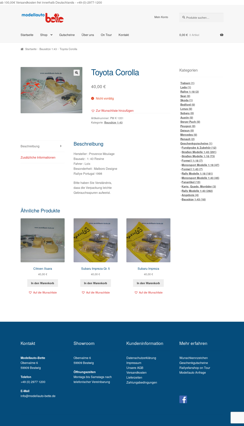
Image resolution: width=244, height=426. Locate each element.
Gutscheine (67, 35)
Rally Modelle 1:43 (197, 191)
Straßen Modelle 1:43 (199, 152)
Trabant (187, 83)
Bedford (187, 104)
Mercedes (188, 134)
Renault (187, 139)
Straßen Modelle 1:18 (198, 156)
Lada (185, 87)
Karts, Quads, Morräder (199, 186)
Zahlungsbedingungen (141, 382)
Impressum (133, 363)
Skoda (186, 100)
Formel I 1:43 (192, 169)
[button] (112, 110)
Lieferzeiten (134, 377)
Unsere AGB (134, 367)
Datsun (187, 130)
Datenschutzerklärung (141, 358)
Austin (186, 117)
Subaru (187, 113)
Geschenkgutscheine (196, 143)
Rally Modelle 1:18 (197, 173)
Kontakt (124, 35)
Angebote (190, 195)
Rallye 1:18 (189, 91)
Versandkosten (136, 372)
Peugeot (187, 126)
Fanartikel (191, 182)
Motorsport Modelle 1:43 (200, 178)
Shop (43, 35)
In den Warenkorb (42, 283)
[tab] (43, 146)
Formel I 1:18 (192, 160)
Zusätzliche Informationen (38, 157)
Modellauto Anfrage (192, 372)
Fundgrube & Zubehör (199, 147)
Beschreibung (30, 146)
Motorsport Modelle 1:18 (200, 165)
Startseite (27, 35)
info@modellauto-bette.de (38, 396)
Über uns (88, 35)
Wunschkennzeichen (193, 358)
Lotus (186, 109)
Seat (185, 96)
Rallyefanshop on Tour (194, 367)
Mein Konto (161, 17)
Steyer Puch (190, 122)
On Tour (106, 35)
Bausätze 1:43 (48, 49)
